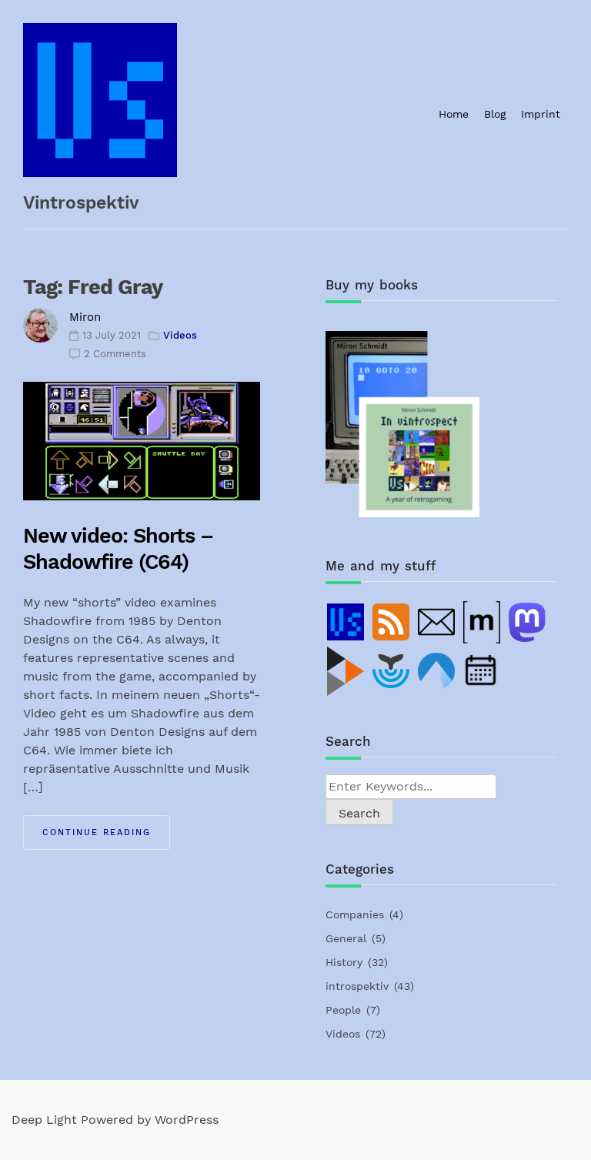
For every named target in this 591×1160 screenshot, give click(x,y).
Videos (180, 335)
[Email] (437, 621)
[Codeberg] (437, 671)
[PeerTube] (346, 671)
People (343, 1010)
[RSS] (391, 621)
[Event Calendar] (482, 671)
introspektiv (357, 986)
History (344, 962)
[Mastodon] (528, 621)
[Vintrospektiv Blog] (346, 621)
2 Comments (115, 353)
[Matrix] (482, 621)
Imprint (540, 114)
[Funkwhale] (391, 671)
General (346, 938)
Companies (355, 914)
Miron (85, 317)
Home (454, 114)
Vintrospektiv (81, 202)
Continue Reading (96, 832)
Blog (495, 114)
